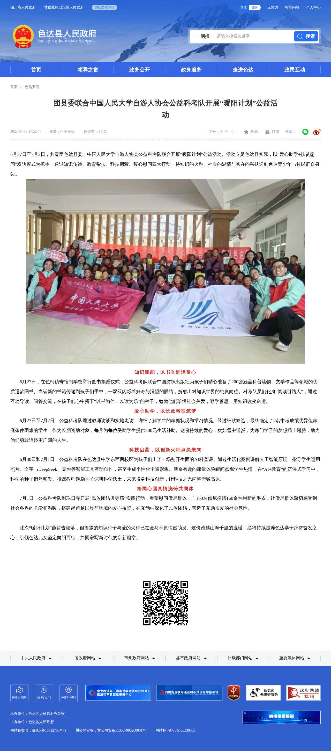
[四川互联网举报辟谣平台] (282, 718)
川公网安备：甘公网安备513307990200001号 (111, 730)
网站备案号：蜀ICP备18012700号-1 (38, 730)
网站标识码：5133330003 (175, 730)
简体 (243, 7)
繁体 (255, 7)
